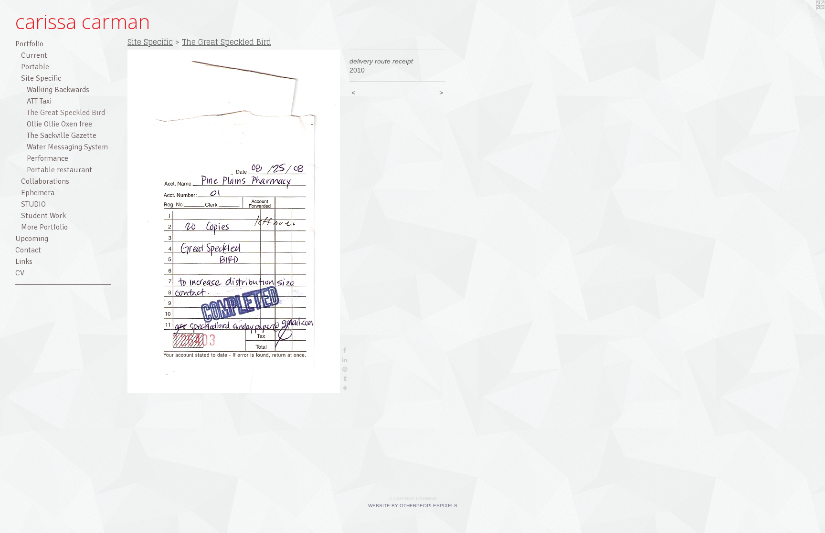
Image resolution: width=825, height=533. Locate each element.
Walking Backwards (58, 89)
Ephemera (37, 193)
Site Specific (41, 78)
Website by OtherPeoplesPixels (412, 505)
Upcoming (31, 238)
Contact (28, 250)
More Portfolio (44, 227)
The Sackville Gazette (61, 135)
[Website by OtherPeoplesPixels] (806, 19)
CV (19, 273)
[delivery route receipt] (233, 221)
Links (23, 261)
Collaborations (45, 181)
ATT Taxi (39, 101)
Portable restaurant (59, 170)
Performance (47, 158)
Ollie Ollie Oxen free (59, 124)
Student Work (43, 215)
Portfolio (29, 44)
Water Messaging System (67, 147)
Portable (35, 67)
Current (34, 55)
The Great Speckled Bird (66, 112)
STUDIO (33, 204)
